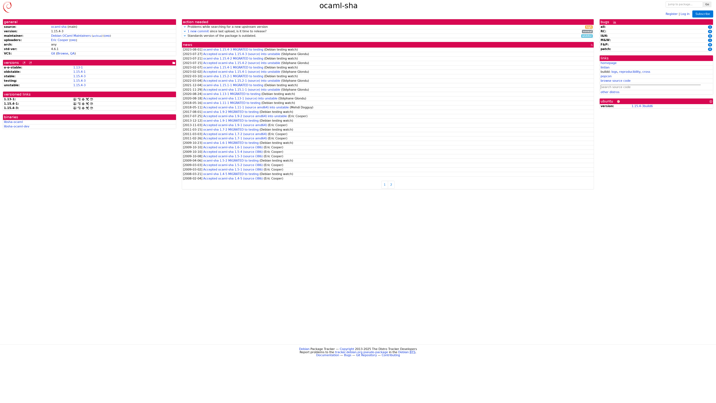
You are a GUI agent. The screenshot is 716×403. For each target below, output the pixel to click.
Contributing (391, 355)
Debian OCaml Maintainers (71, 36)
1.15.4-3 (79, 76)
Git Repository (366, 355)
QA (72, 53)
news (187, 45)
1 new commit (198, 31)
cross (646, 72)
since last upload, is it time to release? (390, 31)
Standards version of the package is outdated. (389, 36)
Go (707, 4)
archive (97, 36)
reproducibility (629, 72)
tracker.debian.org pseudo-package (361, 352)
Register (672, 13)
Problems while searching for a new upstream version (389, 27)
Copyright (347, 349)
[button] (185, 27)
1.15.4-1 (79, 72)
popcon (606, 76)
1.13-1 (78, 67)
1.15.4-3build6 (642, 106)
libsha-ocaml (13, 122)
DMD (107, 36)
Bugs (347, 355)
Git (53, 53)
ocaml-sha (59, 27)
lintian (605, 67)
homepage (609, 63)
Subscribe (702, 14)
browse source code (616, 80)
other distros (610, 92)
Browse (62, 53)
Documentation (327, 355)
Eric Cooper (59, 40)
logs (614, 72)
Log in (685, 13)
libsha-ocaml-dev (16, 126)
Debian (304, 349)
